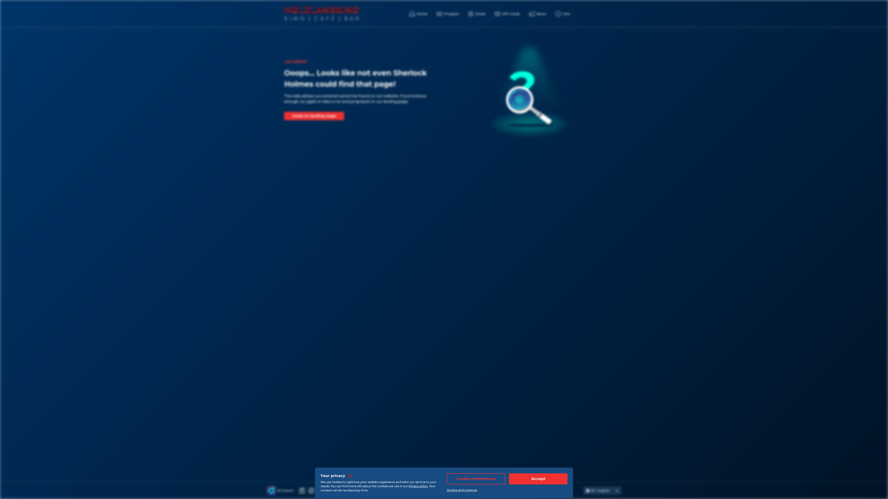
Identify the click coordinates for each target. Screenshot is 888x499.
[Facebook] (302, 490)
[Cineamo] (271, 490)
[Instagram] (311, 490)
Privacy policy (418, 486)
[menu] (563, 13)
